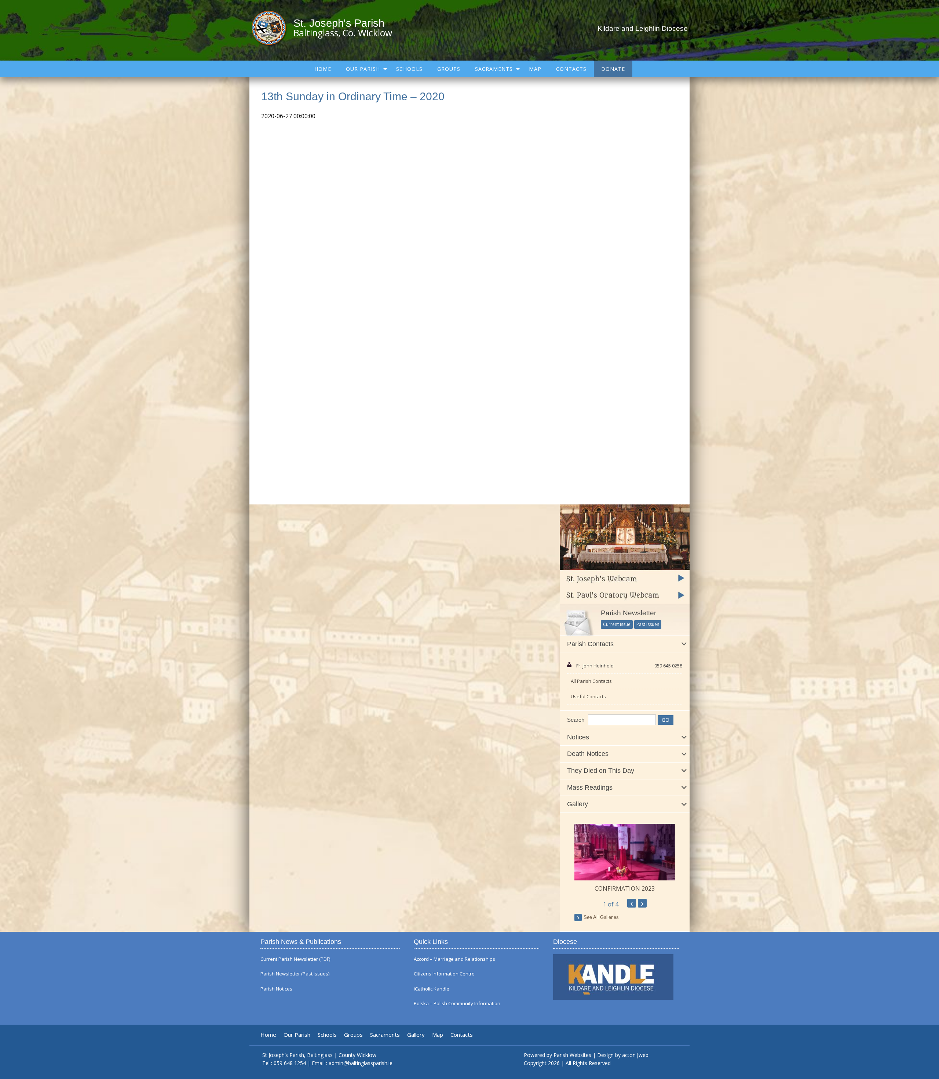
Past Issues (647, 624)
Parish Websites (572, 1054)
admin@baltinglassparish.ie (360, 1063)
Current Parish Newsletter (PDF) (295, 959)
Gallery (416, 1035)
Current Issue (617, 624)
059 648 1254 (290, 1063)
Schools (409, 68)
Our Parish (363, 68)
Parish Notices (276, 988)
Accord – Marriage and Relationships (454, 959)
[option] (624, 858)
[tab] (625, 644)
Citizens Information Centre (444, 973)
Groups (448, 68)
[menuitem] (323, 69)
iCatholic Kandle (431, 988)
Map (535, 68)
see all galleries (601, 917)
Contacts (571, 68)
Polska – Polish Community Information (457, 1003)
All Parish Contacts (591, 681)
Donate (613, 68)
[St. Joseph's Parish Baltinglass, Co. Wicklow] (272, 27)
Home (322, 68)
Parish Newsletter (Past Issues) (294, 973)
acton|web (635, 1054)
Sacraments (494, 68)
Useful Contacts (588, 696)
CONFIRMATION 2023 (625, 888)
